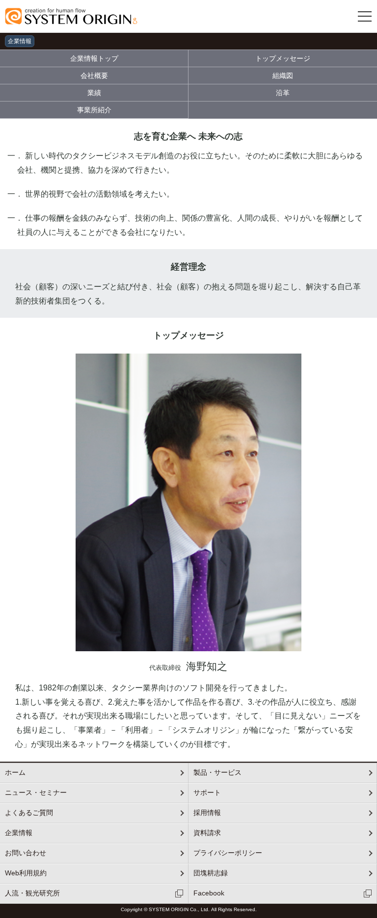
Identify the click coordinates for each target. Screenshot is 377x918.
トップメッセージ (282, 58)
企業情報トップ (94, 58)
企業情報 (19, 41)
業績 (94, 93)
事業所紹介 (94, 110)
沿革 (283, 93)
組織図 (282, 75)
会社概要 (94, 75)
